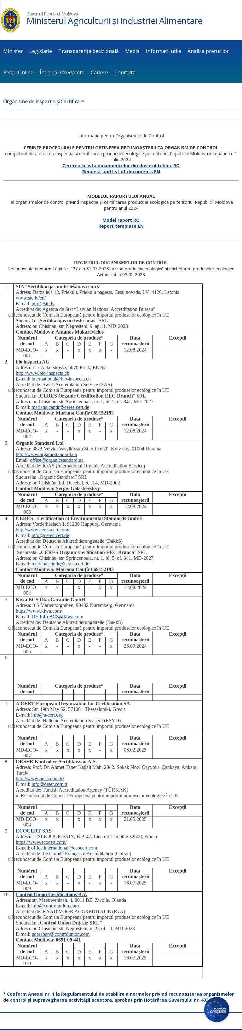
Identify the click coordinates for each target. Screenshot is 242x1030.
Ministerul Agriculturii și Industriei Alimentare (114, 20)
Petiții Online (18, 72)
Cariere (99, 72)
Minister (13, 51)
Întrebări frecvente (62, 72)
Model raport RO (121, 220)
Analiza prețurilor (208, 51)
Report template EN (121, 226)
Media (132, 51)
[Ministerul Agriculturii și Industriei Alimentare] (10, 31)
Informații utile (163, 51)
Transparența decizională (88, 51)
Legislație (40, 51)
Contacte (124, 72)
